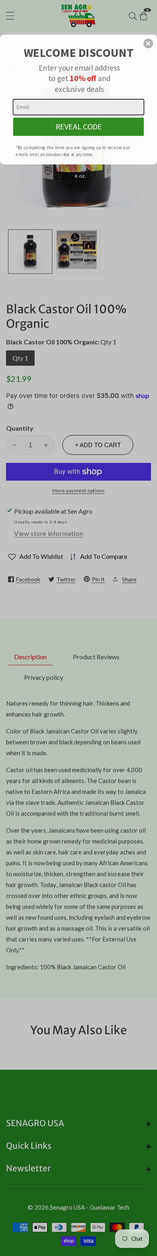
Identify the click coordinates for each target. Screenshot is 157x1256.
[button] (148, 43)
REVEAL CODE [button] (79, 126)
